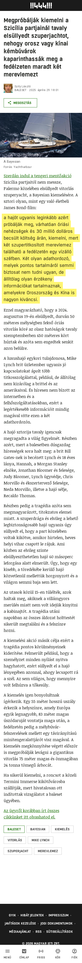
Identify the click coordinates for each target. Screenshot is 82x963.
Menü (7, 957)
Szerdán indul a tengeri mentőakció (38, 175)
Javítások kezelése (20, 923)
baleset (21, 90)
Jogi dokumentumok (57, 923)
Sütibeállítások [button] (59, 931)
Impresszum (59, 915)
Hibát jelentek (32, 915)
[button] (14, 829)
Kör (58, 957)
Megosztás (22, 103)
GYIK (12, 915)
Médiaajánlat (20, 931)
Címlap (24, 957)
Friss (41, 957)
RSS (39, 931)
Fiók (74, 957)
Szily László (23, 86)
